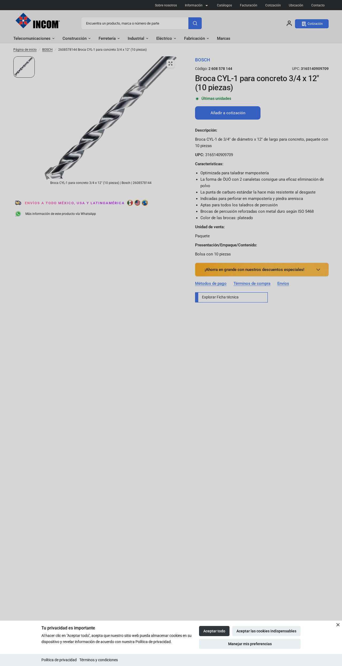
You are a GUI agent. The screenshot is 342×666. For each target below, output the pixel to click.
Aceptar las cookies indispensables (266, 631)
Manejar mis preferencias (250, 644)
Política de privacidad (59, 660)
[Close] (338, 625)
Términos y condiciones (98, 660)
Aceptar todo (214, 631)
